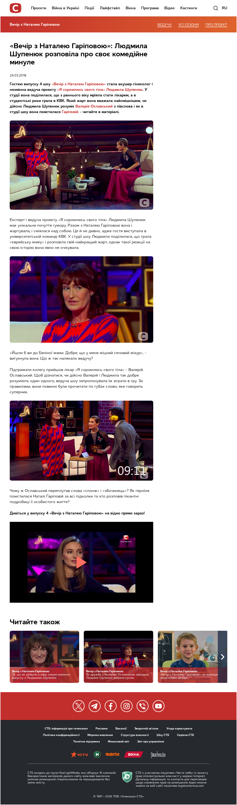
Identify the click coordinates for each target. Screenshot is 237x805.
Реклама (102, 728)
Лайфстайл (110, 8)
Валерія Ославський (94, 106)
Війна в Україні (65, 8)
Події (89, 8)
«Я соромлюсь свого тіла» (81, 89)
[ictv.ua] (79, 755)
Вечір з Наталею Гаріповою (35, 24)
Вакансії (121, 728)
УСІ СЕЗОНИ (188, 25)
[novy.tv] (97, 755)
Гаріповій (70, 112)
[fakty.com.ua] (112, 755)
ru (224, 8)
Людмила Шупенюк (124, 89)
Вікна (131, 8)
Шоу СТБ (163, 735)
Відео (169, 8)
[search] (215, 8)
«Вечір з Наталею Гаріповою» (79, 84)
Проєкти (38, 8)
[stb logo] (16, 8)
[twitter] (79, 706)
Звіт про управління (150, 741)
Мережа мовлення (100, 735)
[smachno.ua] (158, 755)
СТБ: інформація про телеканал (66, 728)
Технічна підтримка (86, 741)
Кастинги (188, 8)
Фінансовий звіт (118, 741)
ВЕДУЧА (164, 25)
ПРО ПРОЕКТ (216, 25)
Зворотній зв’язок (146, 728)
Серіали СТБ (185, 735)
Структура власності (135, 735)
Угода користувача (179, 728)
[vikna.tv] (133, 755)
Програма (150, 8)
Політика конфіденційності (61, 735)
